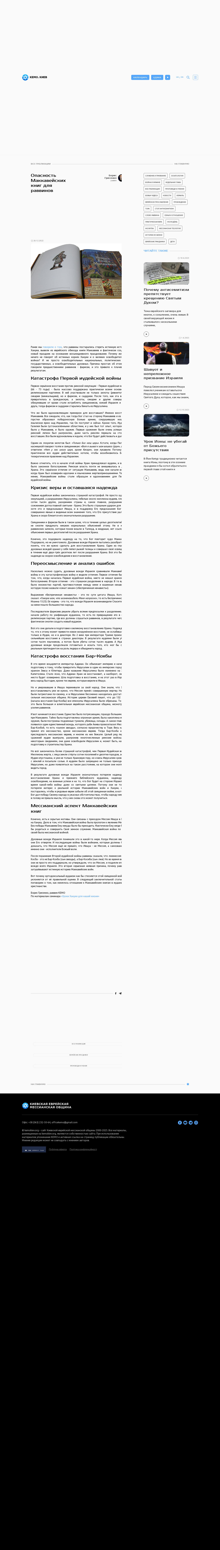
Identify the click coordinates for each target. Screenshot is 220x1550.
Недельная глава (173, 182)
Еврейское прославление (156, 202)
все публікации (41, 164)
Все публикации (78, 1044)
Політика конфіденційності (83, 1149)
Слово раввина (152, 215)
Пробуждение (180, 202)
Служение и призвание (155, 176)
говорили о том (52, 347)
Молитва (149, 228)
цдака (157, 77)
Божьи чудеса (151, 195)
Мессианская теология (170, 228)
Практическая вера (153, 222)
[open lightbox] (79, 271)
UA (177, 77)
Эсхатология (177, 176)
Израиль (180, 195)
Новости (167, 195)
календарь (140, 77)
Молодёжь (172, 222)
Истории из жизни (153, 235)
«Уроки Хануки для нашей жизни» (80, 896)
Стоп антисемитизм (164, 209)
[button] (195, 77)
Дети (172, 241)
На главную (182, 164)
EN (182, 77)
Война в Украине (152, 182)
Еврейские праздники (78, 1055)
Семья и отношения (173, 215)
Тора (147, 209)
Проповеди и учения (78, 1066)
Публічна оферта (58, 1149)
